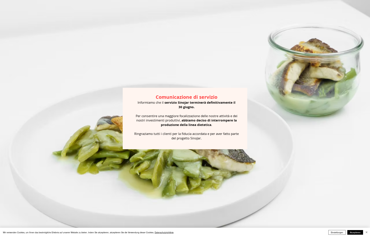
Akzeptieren (355, 232)
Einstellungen (337, 232)
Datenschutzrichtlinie (164, 232)
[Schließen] (366, 232)
